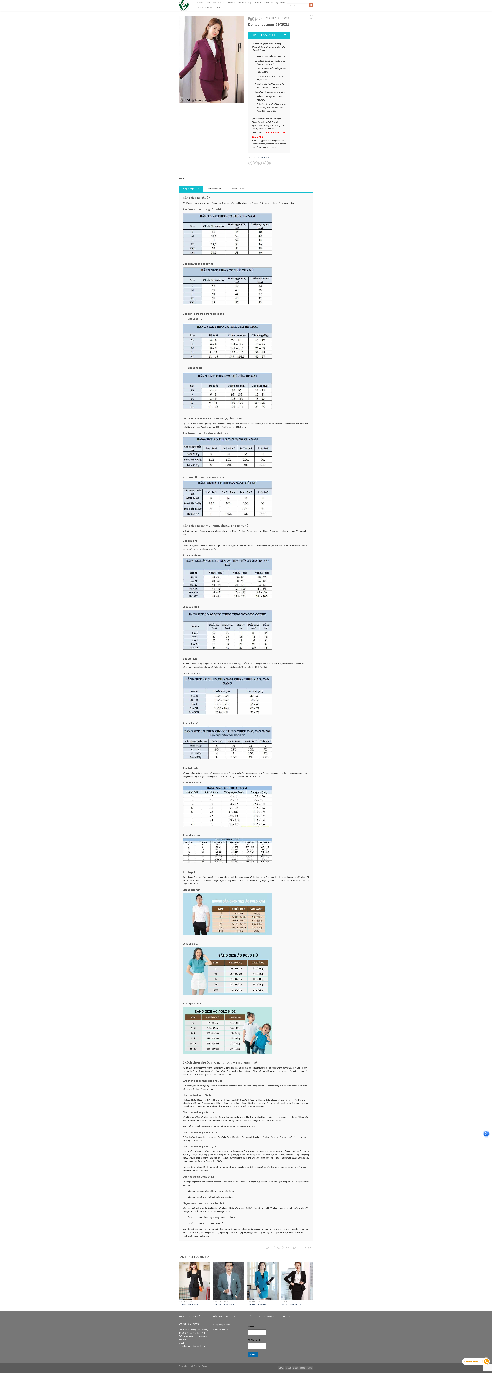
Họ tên (252, 1326)
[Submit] (311, 5)
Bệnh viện (280, 3)
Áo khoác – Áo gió (205, 8)
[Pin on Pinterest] (264, 163)
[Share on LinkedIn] (269, 163)
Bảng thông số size (191, 188)
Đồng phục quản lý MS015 (223, 1304)
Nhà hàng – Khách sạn (263, 3)
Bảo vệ (241, 3)
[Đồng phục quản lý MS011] (194, 1281)
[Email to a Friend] (259, 163)
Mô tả (181, 178)
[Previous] (179, 1286)
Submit (253, 1354)
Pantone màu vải (214, 188)
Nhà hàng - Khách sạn (271, 18)
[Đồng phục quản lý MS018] (263, 1281)
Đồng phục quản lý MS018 (257, 1304)
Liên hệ (218, 8)
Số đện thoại (254, 1340)
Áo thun (220, 3)
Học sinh (231, 3)
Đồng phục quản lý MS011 (189, 1304)
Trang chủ (200, 3)
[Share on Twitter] (255, 163)
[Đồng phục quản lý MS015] (228, 1281)
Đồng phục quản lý (262, 157)
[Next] (312, 1286)
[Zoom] (182, 99)
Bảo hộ (248, 3)
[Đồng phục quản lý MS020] (297, 1281)
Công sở (210, 3)
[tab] (181, 178)
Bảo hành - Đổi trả (237, 188)
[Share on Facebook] (250, 163)
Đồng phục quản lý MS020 (291, 1304)
